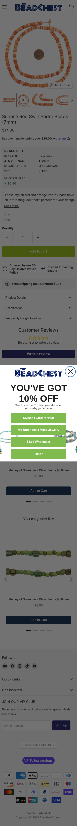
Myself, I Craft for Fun (38, 417)
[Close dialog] (70, 371)
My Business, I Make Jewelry (38, 429)
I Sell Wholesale (38, 441)
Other (38, 453)
